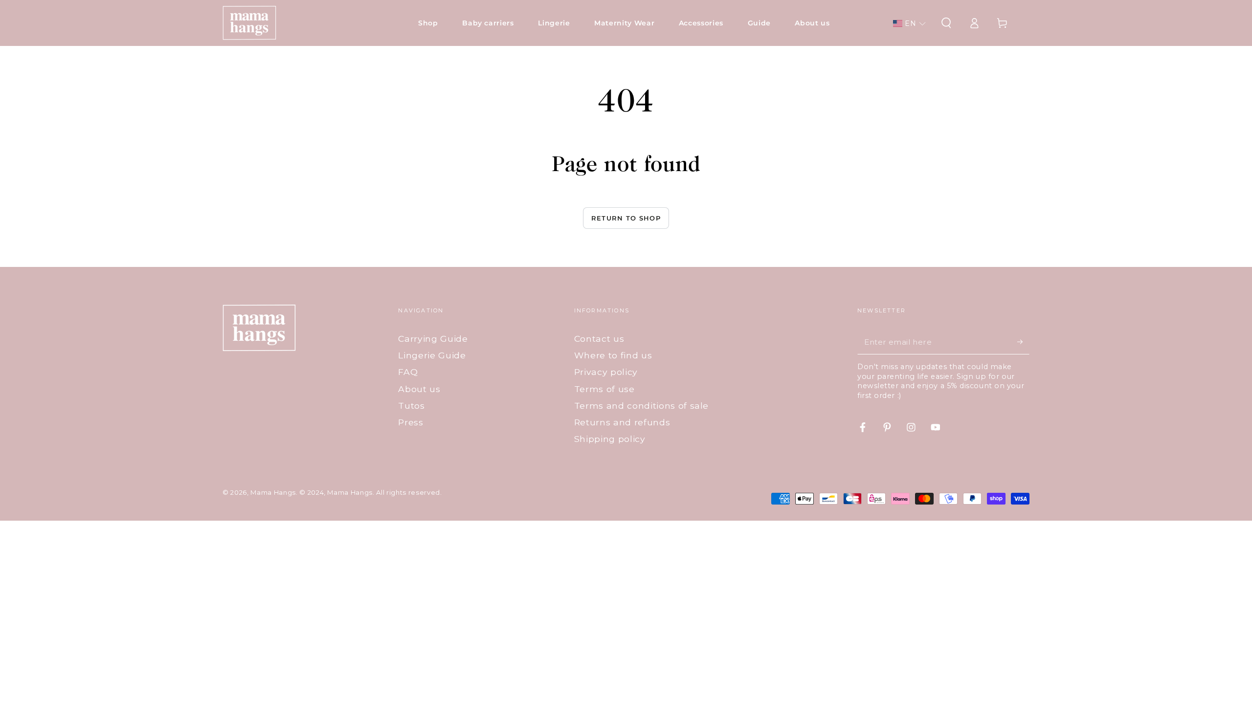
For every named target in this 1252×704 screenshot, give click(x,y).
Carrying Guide (433, 338)
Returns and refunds (622, 422)
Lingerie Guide (432, 355)
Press (410, 422)
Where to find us (613, 355)
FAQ (408, 372)
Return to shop (626, 218)
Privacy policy (606, 372)
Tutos (411, 405)
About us (419, 389)
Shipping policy (610, 439)
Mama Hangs (273, 492)
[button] (909, 23)
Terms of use (604, 389)
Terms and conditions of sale (641, 405)
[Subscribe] (1023, 341)
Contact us (599, 338)
